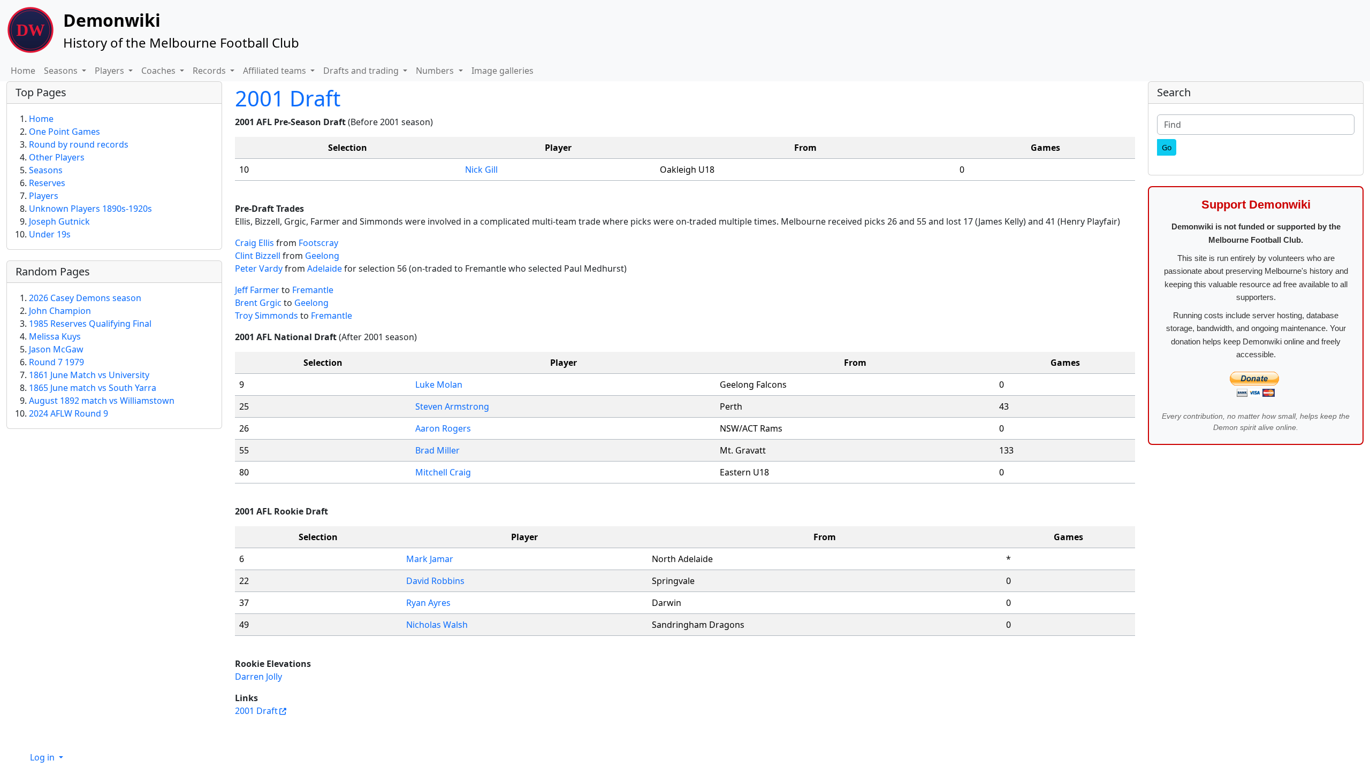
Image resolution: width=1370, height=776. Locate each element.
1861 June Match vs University (89, 375)
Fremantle (312, 290)
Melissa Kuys (55, 336)
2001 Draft (287, 98)
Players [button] (110, 70)
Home (23, 70)
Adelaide (324, 268)
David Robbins (435, 581)
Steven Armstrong (452, 406)
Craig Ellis (254, 243)
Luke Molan (438, 384)
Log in (43, 757)
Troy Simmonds (266, 315)
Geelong (322, 256)
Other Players (57, 157)
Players (43, 196)
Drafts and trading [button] (362, 70)
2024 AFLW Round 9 (68, 413)
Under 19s (50, 234)
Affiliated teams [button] (275, 70)
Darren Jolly (258, 676)
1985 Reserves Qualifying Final (90, 323)
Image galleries (502, 70)
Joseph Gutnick (59, 221)
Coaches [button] (159, 70)
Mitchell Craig (443, 472)
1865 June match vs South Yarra (92, 388)
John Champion (60, 311)
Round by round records (78, 144)
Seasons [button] (62, 70)
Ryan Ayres (428, 603)
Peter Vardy (259, 268)
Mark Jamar (429, 559)
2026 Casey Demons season (85, 298)
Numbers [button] (436, 70)
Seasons (46, 170)
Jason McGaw (56, 349)
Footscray (318, 243)
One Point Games (64, 131)
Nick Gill (481, 169)
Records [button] (210, 70)
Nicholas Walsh (437, 625)
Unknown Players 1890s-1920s (90, 208)
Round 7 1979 (56, 362)
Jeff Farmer (257, 290)
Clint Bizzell (257, 256)
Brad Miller (437, 450)
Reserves (47, 183)
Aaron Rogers (443, 428)
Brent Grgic (258, 303)
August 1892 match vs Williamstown (101, 400)
